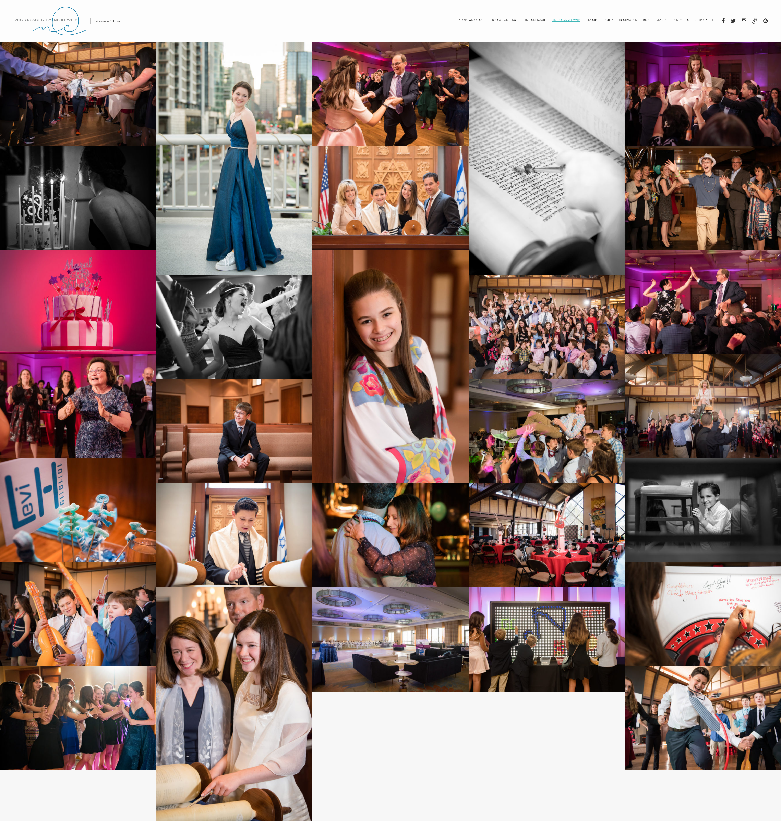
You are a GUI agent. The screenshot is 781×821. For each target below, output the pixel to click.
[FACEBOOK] (723, 21)
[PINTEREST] (765, 21)
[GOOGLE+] (754, 21)
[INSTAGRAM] (744, 21)
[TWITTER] (733, 21)
